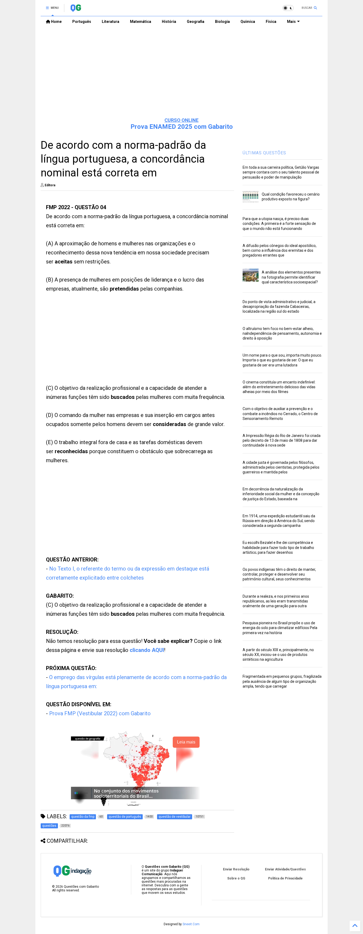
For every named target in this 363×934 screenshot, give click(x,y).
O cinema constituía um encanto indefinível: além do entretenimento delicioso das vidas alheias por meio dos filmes (279, 387)
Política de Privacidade (285, 878)
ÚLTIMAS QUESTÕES (264, 152)
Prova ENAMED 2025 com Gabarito (181, 126)
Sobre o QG (236, 878)
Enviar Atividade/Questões (285, 869)
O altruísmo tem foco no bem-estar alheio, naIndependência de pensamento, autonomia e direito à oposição (282, 333)
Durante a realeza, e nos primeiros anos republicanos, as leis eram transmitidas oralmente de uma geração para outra (276, 601)
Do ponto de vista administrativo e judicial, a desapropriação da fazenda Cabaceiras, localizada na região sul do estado (279, 306)
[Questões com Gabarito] (76, 10)
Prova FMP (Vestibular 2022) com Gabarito (100, 713)
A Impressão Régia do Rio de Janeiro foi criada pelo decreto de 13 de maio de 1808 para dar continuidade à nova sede (281, 440)
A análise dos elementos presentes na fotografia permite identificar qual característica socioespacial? (291, 277)
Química (247, 21)
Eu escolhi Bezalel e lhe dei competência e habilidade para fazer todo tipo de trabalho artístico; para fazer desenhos (278, 547)
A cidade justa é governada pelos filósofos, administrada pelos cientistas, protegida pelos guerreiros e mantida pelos (281, 467)
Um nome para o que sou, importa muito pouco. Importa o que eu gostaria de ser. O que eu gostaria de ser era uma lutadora (282, 360)
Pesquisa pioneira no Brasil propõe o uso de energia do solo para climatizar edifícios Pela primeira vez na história (280, 628)
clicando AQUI (147, 650)
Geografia (195, 21)
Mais (291, 21)
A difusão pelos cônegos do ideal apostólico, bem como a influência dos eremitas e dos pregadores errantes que (279, 250)
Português (81, 21)
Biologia (222, 21)
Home (56, 21)
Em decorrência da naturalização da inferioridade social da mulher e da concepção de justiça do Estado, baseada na (281, 494)
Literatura (110, 21)
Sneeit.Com (191, 924)
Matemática (140, 21)
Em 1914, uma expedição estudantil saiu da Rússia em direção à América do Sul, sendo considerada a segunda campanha (279, 521)
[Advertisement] (181, 72)
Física (271, 21)
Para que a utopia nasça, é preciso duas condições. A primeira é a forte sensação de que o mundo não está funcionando (279, 223)
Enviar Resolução (236, 869)
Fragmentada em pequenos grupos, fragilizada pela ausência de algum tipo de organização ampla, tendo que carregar (282, 681)
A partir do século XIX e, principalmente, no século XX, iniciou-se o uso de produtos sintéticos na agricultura (278, 655)
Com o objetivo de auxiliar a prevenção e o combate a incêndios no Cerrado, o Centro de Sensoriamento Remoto (280, 413)
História (169, 21)
